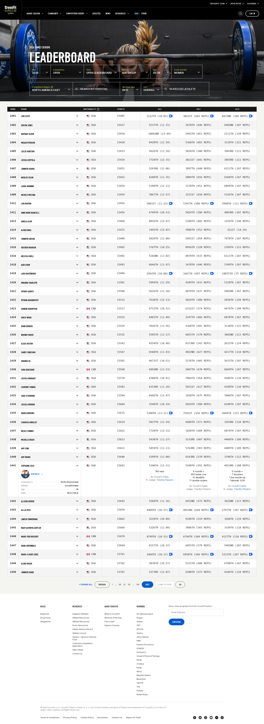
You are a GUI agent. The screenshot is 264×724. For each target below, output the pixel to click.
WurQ (139, 671)
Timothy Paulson (164, 480)
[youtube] (211, 717)
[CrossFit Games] (11, 9)
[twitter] (200, 717)
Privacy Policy (70, 717)
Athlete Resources (80, 618)
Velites (140, 621)
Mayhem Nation (144, 675)
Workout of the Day (113, 618)
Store (141, 13)
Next (147, 584)
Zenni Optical (142, 637)
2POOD (140, 629)
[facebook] (194, 717)
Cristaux (140, 664)
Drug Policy (45, 618)
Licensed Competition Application (82, 644)
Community (53, 13)
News (108, 13)
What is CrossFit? (112, 614)
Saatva (140, 633)
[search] (241, 14)
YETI (138, 625)
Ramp (139, 667)
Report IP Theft (133, 717)
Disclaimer (102, 717)
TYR (138, 687)
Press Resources (80, 625)
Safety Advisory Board (82, 629)
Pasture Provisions (145, 644)
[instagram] (205, 717)
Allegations (45, 621)
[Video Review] (171, 116)
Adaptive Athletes (80, 614)
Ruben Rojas (142, 694)
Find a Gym (109, 621)
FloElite (140, 691)
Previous (102, 584)
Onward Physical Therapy (148, 656)
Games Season (33, 13)
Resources (120, 13)
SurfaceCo (141, 652)
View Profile (35, 474)
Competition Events (75, 13)
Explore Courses (112, 625)
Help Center (77, 650)
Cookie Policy (87, 717)
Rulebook (44, 614)
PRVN (139, 660)
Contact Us (77, 653)
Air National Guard (145, 614)
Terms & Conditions (49, 717)
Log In (252, 13)
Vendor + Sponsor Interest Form (84, 638)
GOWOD (140, 648)
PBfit (139, 641)
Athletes (96, 13)
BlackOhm (141, 679)
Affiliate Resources (81, 621)
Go (180, 584)
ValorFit (140, 683)
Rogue (140, 618)
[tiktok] (222, 717)
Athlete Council (79, 633)
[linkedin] (216, 717)
